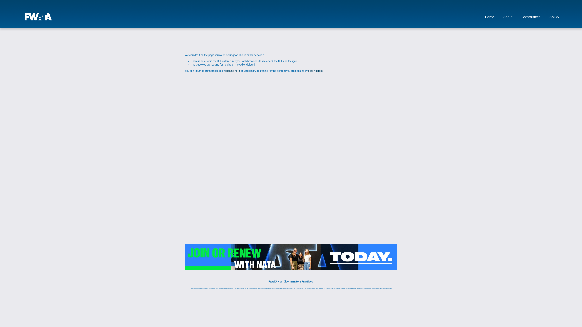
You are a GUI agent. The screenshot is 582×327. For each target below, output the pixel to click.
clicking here (232, 70)
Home (489, 17)
